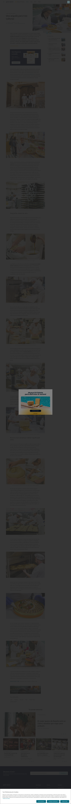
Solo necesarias (41, 801)
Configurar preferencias (53, 801)
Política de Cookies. (6, 798)
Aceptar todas (64, 801)
